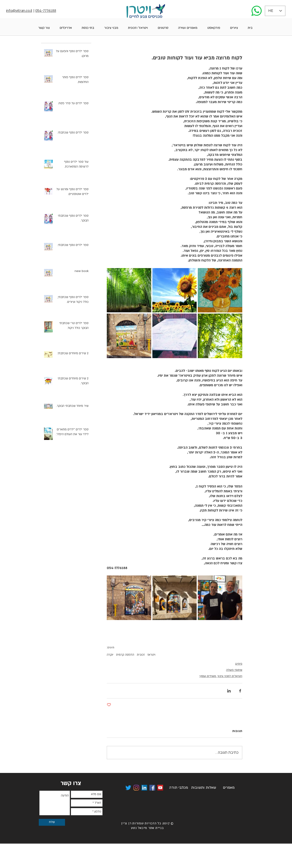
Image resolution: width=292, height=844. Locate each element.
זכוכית (141, 655)
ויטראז (151, 655)
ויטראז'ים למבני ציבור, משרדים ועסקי (220, 676)
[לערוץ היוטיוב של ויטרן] (160, 788)
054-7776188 (45, 10)
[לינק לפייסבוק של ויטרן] (152, 788)
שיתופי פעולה (234, 670)
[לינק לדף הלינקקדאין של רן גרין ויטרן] (144, 788)
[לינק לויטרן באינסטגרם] (136, 788)
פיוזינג (238, 664)
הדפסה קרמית (125, 655)
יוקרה (110, 655)
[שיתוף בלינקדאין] (229, 691)
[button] (234, 28)
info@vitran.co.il (19, 10)
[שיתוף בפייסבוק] (240, 691)
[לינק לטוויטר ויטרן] (128, 788)
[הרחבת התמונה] (220, 290)
